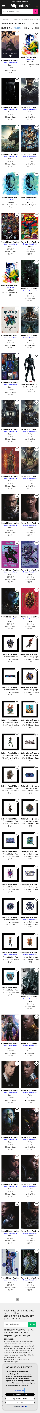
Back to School (27, 19)
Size (25, 28)
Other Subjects (15, 19)
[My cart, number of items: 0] (36, 6)
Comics (36, 19)
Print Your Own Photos (20, 1)
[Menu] (3, 6)
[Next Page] (22, 1299)
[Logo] (20, 6)
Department (5, 28)
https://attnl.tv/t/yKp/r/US (12, 1359)
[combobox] (17, 11)
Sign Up (32, 1324)
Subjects (5, 19)
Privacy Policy (19, 1390)
